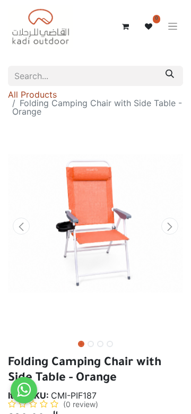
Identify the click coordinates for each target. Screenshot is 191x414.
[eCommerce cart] (125, 26)
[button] (21, 226)
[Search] (170, 76)
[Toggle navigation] (172, 27)
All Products (32, 94)
